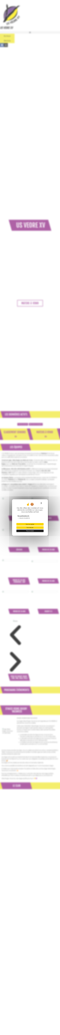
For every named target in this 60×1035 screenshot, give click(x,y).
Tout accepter (30, 524)
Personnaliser (30, 531)
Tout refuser (30, 527)
